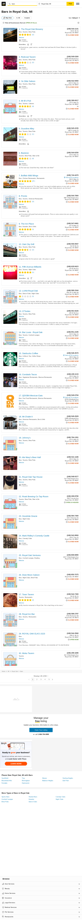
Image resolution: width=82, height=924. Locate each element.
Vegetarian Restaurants (30, 377)
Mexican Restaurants (45, 377)
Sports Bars (5, 797)
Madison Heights (47, 780)
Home (3, 671)
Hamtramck (25, 783)
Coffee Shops (36, 356)
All (19, 18)
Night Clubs (32, 269)
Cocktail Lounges (34, 335)
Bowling (36, 558)
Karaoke (25, 226)
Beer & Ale (36, 156)
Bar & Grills (32, 226)
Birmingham (26, 780)
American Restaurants (36, 199)
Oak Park (66, 780)
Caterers (31, 103)
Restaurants (41, 178)
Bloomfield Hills (7, 780)
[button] (77, 4)
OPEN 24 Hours (31, 23)
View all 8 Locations (72, 177)
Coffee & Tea (27, 356)
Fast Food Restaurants (30, 398)
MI (8, 671)
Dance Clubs (27, 293)
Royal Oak (15, 671)
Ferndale (4, 783)
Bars (20, 32)
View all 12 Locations (71, 397)
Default (75, 18)
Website (21, 37)
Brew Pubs (32, 32)
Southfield (5, 778)
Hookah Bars (33, 797)
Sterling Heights (68, 778)
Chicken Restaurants (29, 178)
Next (52, 679)
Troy (23, 778)
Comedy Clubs (27, 538)
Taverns (25, 32)
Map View (9, 18)
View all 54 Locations (71, 355)
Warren (44, 778)
